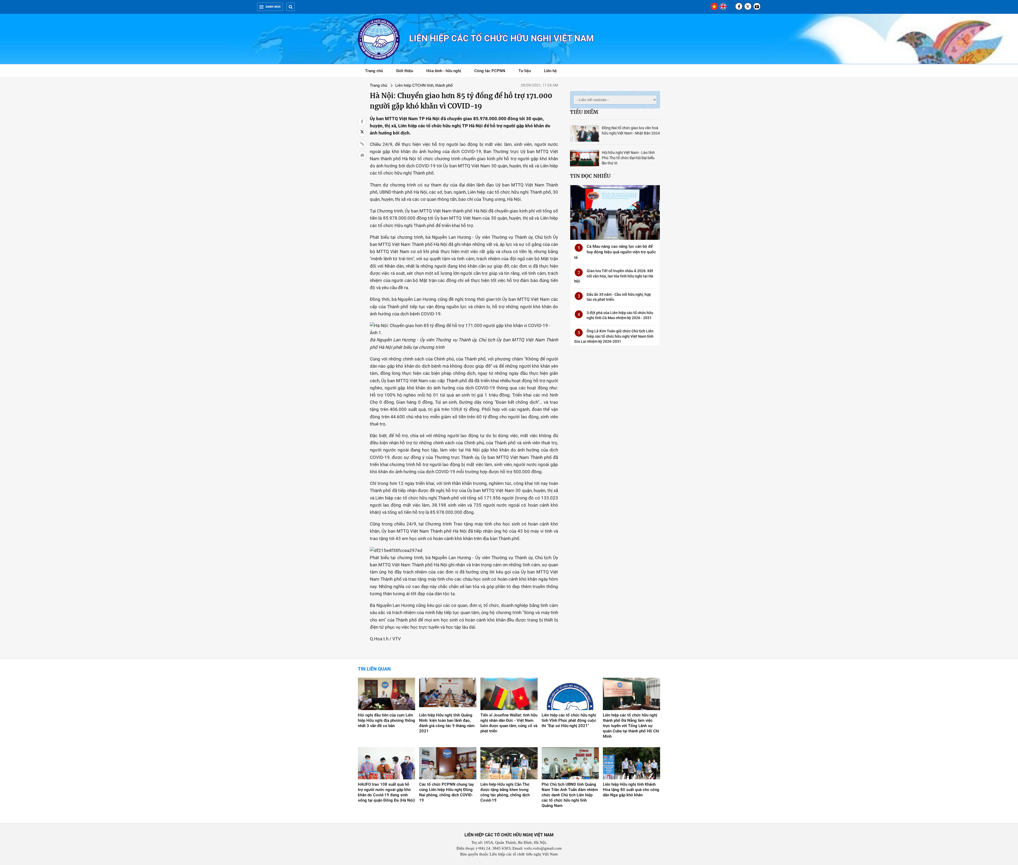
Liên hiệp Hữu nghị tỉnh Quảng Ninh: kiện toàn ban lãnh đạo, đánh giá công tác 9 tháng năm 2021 (447, 723)
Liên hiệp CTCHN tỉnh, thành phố (424, 85)
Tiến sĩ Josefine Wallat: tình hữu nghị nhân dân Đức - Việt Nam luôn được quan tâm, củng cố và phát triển (508, 723)
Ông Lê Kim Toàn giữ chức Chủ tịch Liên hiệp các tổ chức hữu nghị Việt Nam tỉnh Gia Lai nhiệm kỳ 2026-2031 (613, 336)
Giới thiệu (404, 70)
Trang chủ (374, 70)
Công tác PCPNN (489, 70)
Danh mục (273, 6)
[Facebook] (739, 6)
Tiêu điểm (584, 112)
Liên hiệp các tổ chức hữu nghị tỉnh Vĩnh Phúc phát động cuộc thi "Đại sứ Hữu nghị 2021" (569, 720)
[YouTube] (757, 6)
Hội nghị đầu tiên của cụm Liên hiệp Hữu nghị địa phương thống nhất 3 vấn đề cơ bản (386, 720)
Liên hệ (550, 70)
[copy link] (362, 144)
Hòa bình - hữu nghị (443, 70)
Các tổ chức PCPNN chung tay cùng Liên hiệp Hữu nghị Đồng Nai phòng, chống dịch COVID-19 (446, 792)
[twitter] (748, 6)
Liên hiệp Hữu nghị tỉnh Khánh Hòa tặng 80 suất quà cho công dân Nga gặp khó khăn (631, 789)
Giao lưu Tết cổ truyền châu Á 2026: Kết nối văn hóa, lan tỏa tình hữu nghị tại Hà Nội (613, 276)
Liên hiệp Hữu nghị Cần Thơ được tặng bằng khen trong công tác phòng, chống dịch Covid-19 (505, 792)
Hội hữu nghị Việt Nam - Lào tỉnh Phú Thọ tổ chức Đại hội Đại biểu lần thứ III (628, 157)
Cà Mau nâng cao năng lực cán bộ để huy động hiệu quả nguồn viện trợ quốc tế (615, 252)
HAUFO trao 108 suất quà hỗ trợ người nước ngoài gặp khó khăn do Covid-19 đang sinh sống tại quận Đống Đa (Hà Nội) (386, 792)
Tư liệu (527, 71)
